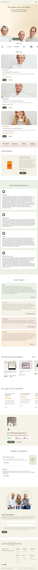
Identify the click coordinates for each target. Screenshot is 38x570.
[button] (4, 532)
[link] (34, 357)
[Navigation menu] (36, 2)
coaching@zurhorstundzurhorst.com (7, 550)
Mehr (6, 407)
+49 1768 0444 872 (4, 548)
